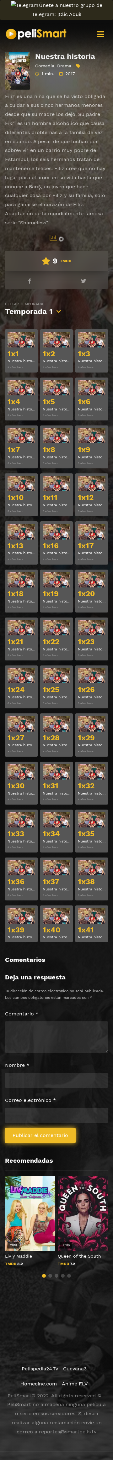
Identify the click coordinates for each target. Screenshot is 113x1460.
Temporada (29, 309)
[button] (44, 1276)
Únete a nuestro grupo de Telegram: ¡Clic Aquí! (67, 9)
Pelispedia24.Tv (40, 1369)
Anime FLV (75, 1384)
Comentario (21, 1014)
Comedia (44, 65)
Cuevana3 (75, 1369)
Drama (64, 65)
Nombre (17, 1065)
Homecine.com (38, 1384)
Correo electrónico (30, 1100)
